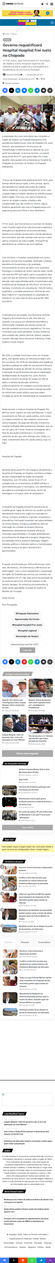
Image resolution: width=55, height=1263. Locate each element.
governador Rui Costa (27, 619)
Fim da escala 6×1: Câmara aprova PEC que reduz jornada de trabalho (41, 738)
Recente (25, 942)
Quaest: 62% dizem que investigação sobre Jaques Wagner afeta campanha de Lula (14, 703)
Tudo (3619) (27, 827)
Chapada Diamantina (28, 613)
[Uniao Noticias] (12, 4)
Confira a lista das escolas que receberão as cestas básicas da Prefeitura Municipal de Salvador (33, 880)
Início (6, 34)
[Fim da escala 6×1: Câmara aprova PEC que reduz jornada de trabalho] (41, 724)
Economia (28, 1243)
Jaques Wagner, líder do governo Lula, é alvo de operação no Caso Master (13, 737)
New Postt (23, 779)
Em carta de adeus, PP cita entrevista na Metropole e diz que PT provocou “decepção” (35, 814)
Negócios (32, 1247)
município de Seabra (27, 636)
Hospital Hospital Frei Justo (28, 625)
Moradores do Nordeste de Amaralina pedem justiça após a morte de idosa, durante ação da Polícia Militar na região (35, 914)
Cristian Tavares (39, 1239)
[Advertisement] (27, 1048)
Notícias (19, 1243)
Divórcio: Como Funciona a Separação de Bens (31, 952)
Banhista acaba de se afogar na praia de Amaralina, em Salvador (35, 927)
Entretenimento (11, 1247)
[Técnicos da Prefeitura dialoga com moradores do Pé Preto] (9, 790)
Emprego (48, 1243)
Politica (14, 34)
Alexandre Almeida (13, 75)
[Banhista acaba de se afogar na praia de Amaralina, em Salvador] (9, 928)
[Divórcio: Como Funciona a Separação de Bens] (9, 870)
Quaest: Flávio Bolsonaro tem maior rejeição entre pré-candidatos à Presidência (40, 703)
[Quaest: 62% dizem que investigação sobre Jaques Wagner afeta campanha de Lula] (14, 688)
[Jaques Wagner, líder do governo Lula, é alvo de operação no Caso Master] (14, 723)
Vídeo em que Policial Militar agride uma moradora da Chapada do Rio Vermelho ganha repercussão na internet (35, 898)
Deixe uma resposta (27, 753)
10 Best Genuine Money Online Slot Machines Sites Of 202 (34, 770)
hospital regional (28, 630)
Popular (8, 942)
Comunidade (8, 1243)
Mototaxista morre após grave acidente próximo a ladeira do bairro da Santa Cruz (35, 801)
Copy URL (27, 650)
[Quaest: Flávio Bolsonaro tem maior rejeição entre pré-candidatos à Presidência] (41, 688)
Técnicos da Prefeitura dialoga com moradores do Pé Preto (34, 788)
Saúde (48, 1247)
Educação (38, 1243)
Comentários (44, 942)
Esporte (22, 1247)
